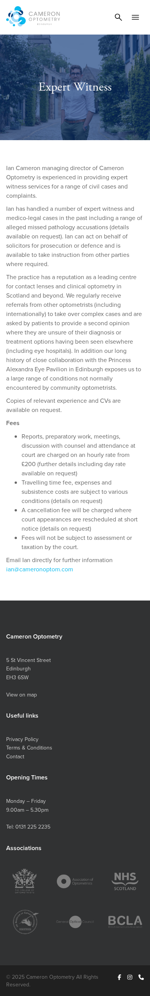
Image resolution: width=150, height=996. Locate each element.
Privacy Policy (22, 739)
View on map (21, 694)
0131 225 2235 (32, 827)
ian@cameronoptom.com (39, 569)
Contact (15, 756)
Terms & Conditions (29, 747)
